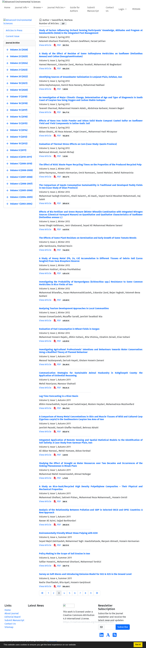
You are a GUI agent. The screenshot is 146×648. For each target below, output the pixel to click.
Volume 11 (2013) (18, 136)
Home (7, 7)
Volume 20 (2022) (19, 76)
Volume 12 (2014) (18, 130)
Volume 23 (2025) (19, 56)
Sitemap (9, 627)
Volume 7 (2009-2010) (21, 163)
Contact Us (110, 9)
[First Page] (42, 593)
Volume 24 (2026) (19, 49)
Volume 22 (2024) (19, 63)
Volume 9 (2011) (18, 150)
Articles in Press (14, 30)
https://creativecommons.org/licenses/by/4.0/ (88, 622)
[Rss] (114, 635)
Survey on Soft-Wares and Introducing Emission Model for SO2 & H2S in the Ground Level (85, 574)
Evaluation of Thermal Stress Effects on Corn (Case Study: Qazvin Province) (78, 144)
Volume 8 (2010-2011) (21, 157)
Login (122, 9)
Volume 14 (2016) (19, 116)
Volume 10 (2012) (18, 143)
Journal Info (21, 7)
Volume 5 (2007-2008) (21, 177)
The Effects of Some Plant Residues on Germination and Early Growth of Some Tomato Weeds (87, 237)
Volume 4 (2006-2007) (21, 183)
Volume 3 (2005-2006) (21, 190)
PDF (62, 45)
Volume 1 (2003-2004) (21, 203)
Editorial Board (13, 617)
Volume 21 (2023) (18, 69)
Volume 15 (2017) (18, 110)
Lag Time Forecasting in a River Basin (58, 396)
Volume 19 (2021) (18, 83)
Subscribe (122, 627)
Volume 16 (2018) (19, 103)
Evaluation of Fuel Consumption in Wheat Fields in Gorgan (69, 329)
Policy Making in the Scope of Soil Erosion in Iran (64, 553)
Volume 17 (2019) (18, 96)
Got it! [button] (138, 645)
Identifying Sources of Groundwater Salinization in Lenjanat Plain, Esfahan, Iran (80, 77)
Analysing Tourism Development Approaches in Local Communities (74, 308)
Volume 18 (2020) (19, 90)
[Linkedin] (101, 635)
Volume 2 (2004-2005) (21, 197)
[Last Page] (97, 593)
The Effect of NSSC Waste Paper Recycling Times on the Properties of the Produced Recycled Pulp (90, 164)
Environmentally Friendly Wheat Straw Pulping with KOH (68, 533)
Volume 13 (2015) (18, 123)
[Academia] (108, 635)
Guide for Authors (75, 9)
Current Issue (12, 36)
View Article (45, 45)
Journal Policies (55, 7)
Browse (37, 7)
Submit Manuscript (93, 9)
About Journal (12, 613)
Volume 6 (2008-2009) (21, 170)
